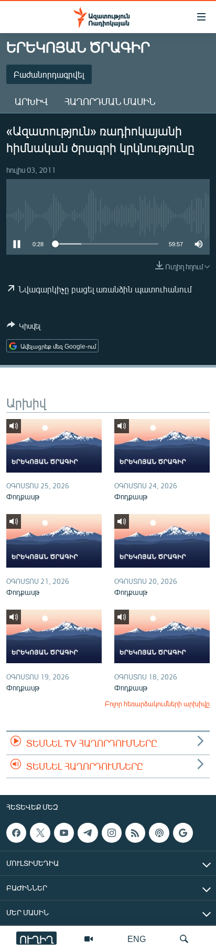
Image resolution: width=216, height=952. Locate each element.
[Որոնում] (184, 939)
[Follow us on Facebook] (16, 833)
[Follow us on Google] (183, 833)
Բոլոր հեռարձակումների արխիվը (157, 703)
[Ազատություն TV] (88, 939)
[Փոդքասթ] (54, 446)
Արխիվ (31, 101)
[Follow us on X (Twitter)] (40, 833)
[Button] (23, 327)
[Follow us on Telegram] (88, 833)
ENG (136, 939)
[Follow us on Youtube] (64, 833)
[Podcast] (159, 833)
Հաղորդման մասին (109, 101)
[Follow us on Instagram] (112, 833)
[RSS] (135, 833)
